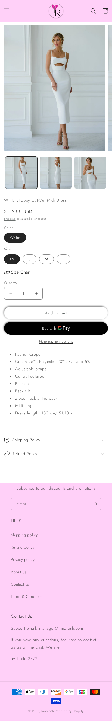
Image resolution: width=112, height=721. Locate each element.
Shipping (10, 219)
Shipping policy (24, 535)
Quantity (10, 282)
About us (18, 572)
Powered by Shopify (69, 711)
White (15, 237)
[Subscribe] (95, 504)
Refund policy (23, 547)
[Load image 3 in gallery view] (90, 173)
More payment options (56, 341)
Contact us (20, 584)
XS (12, 259)
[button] (7, 11)
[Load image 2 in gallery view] (56, 173)
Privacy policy (23, 559)
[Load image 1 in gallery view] (21, 173)
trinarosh (47, 711)
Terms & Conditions (28, 596)
